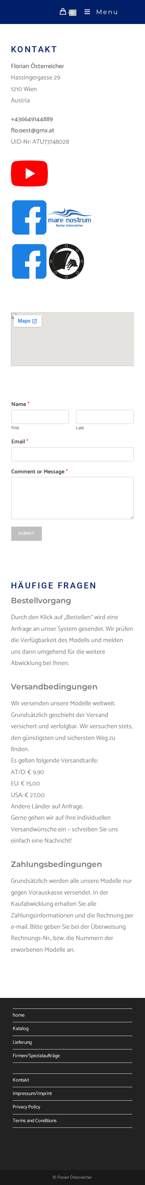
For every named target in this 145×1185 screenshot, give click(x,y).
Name (20, 404)
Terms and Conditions (35, 1121)
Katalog (21, 1029)
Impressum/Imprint (32, 1094)
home (19, 1015)
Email (20, 442)
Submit (26, 533)
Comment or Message (39, 472)
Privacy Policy (26, 1107)
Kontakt (21, 1080)
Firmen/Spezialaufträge (36, 1056)
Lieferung (22, 1043)
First (15, 428)
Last (80, 428)
